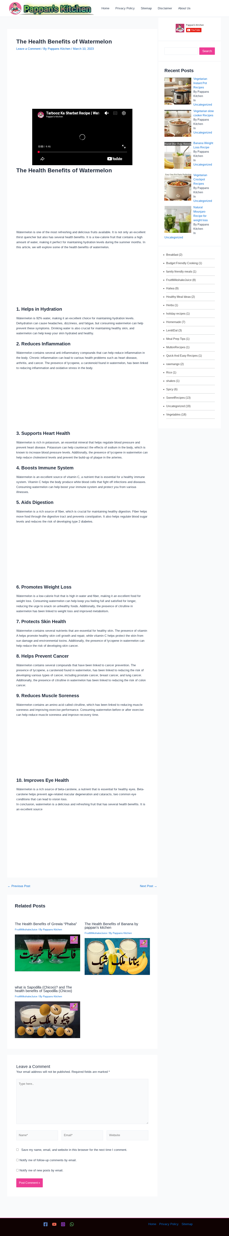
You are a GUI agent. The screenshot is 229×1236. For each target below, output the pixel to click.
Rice (169, 372)
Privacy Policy (169, 1224)
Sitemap (187, 1224)
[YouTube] (54, 1224)
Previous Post (19, 886)
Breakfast (172, 254)
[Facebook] (45, 1224)
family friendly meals (179, 271)
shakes (170, 380)
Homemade (173, 322)
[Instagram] (63, 1224)
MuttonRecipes (175, 347)
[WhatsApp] (72, 1224)
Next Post (148, 886)
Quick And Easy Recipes (182, 355)
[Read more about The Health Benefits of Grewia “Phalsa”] (47, 953)
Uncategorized (202, 104)
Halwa (170, 288)
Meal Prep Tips (175, 338)
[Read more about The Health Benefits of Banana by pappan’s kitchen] (117, 956)
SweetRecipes (175, 397)
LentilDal (172, 330)
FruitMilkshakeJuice (26, 929)
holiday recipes (176, 313)
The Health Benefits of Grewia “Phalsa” (46, 924)
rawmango (173, 364)
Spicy (169, 389)
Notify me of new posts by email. (41, 1170)
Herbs (170, 305)
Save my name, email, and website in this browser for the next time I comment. (74, 1150)
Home (152, 1224)
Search (207, 51)
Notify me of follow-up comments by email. (48, 1160)
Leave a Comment (28, 48)
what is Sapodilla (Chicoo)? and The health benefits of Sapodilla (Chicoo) (43, 989)
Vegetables (173, 414)
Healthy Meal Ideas (178, 296)
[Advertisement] (82, 82)
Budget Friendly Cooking (182, 263)
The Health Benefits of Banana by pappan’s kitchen (111, 925)
